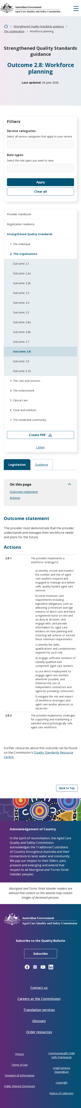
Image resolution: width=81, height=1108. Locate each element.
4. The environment (22, 390)
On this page (20, 484)
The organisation (14, 31)
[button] (40, 447)
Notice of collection (61, 1093)
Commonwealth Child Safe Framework (61, 1055)
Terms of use (19, 1064)
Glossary (39, 1021)
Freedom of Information (19, 1075)
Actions (15, 498)
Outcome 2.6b (22, 332)
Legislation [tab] (17, 465)
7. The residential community (28, 420)
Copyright (61, 1082)
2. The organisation (23, 254)
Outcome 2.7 (21, 341)
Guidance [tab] (41, 465)
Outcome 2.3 (21, 293)
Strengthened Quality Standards (29, 234)
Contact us (39, 987)
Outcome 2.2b (22, 283)
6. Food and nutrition (23, 410)
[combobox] (40, 144)
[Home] (33, 8)
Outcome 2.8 (22, 351)
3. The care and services (25, 381)
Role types (15, 155)
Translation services (39, 1010)
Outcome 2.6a (22, 322)
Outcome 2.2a (22, 273)
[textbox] (9, 143)
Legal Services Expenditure (61, 1070)
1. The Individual (20, 244)
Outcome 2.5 (21, 312)
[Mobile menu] (76, 8)
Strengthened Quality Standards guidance (39, 26)
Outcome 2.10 (22, 371)
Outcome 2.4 (21, 302)
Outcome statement (24, 492)
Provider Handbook (19, 214)
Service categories (21, 131)
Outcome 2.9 (21, 361)
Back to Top (67, 788)
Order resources (39, 1032)
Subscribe (40, 954)
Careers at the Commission (39, 998)
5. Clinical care (19, 400)
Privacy (19, 1054)
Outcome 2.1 (21, 263)
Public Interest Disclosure (19, 1086)
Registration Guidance (20, 224)
